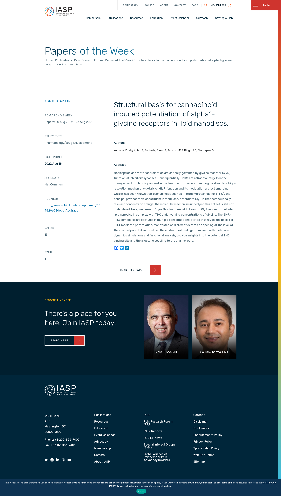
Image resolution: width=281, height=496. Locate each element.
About (164, 5)
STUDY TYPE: (54, 136)
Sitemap (199, 461)
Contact (180, 5)
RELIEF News (153, 438)
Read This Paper (132, 270)
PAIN (147, 415)
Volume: (50, 228)
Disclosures (201, 428)
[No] (277, 487)
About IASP (102, 461)
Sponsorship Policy (206, 448)
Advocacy (101, 441)
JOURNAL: (52, 178)
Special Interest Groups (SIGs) (159, 446)
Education (101, 428)
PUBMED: (51, 199)
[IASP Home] (59, 11)
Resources (101, 421)
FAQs (195, 5)
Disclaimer (200, 421)
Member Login (219, 5)
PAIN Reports (153, 431)
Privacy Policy (203, 441)
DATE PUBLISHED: (57, 157)
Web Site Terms (203, 455)
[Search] (205, 5)
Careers (99, 455)
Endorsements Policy (207, 435)
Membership (102, 448)
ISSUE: (49, 252)
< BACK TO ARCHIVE (59, 101)
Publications (102, 415)
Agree (141, 491)
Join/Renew (131, 5)
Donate (149, 5)
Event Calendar (104, 435)
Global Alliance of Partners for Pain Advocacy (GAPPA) (157, 457)
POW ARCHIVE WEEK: (59, 115)
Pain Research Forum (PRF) (158, 423)
